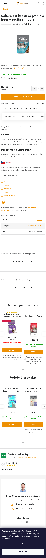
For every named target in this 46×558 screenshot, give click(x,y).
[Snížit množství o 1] (34, 89)
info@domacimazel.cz (25, 504)
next (44, 334)
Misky (6, 181)
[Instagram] (26, 522)
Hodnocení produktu (28, 117)
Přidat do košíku (23, 97)
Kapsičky (7, 185)
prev (2, 334)
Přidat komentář (23, 288)
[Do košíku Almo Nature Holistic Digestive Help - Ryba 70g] (33, 424)
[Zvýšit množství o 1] (42, 89)
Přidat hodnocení (23, 261)
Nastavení (23, 544)
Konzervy (7, 188)
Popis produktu (10, 117)
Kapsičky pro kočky (35, 226)
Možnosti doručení (10, 78)
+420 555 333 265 (25, 508)
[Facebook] (21, 522)
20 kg (34, 334)
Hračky (6, 192)
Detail (12, 350)
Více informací (18, 68)
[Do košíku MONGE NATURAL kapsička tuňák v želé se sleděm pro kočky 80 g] (12, 424)
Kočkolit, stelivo (9, 196)
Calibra (42, 103)
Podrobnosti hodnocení (32, 24)
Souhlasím (23, 551)
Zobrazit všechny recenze (27, 457)
